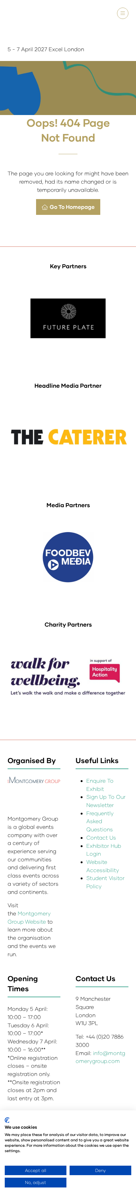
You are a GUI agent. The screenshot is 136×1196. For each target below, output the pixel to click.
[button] (122, 13)
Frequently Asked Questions (100, 821)
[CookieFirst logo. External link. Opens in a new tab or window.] (7, 1120)
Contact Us (101, 837)
